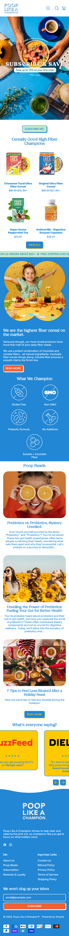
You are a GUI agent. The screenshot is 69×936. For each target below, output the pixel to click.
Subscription (11, 869)
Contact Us (44, 860)
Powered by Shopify (53, 916)
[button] (56, 8)
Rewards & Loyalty (14, 874)
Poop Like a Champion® (26, 916)
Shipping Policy (47, 879)
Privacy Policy (46, 869)
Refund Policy (46, 865)
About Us (9, 860)
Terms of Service (48, 874)
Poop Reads (10, 865)
